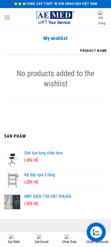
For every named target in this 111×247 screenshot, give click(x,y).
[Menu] (7, 17)
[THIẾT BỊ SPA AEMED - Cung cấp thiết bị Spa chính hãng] (55, 17)
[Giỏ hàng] (102, 18)
